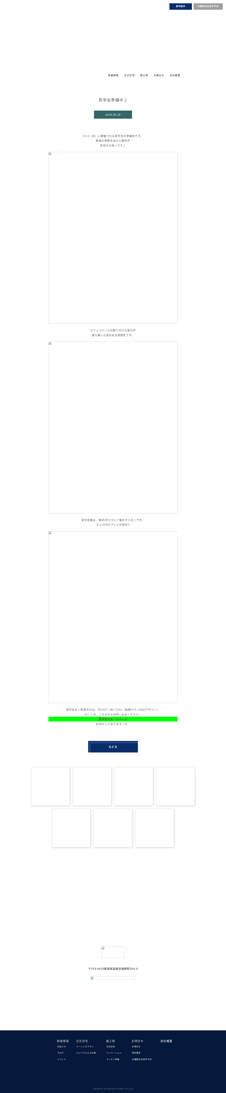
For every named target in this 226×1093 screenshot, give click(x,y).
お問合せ (136, 1046)
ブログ (60, 1052)
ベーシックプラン (85, 1046)
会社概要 (175, 75)
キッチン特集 (113, 1059)
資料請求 (180, 6)
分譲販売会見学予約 (208, 6)
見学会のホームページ (113, 719)
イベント (61, 1059)
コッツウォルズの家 (86, 1052)
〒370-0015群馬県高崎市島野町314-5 (113, 969)
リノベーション (114, 1052)
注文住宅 (110, 1046)
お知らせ (61, 1046)
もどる (113, 747)
